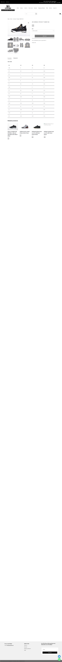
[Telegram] (59, 656)
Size (32, 28)
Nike (35, 42)
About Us (25, 645)
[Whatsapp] (59, 659)
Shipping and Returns (27, 648)
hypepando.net (54, 1)
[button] (28, 23)
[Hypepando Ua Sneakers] (8, 8)
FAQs (25, 650)
